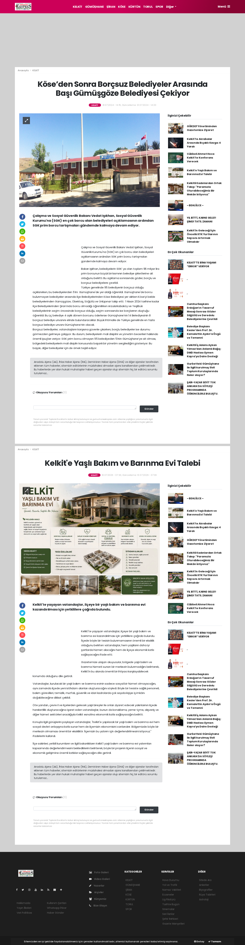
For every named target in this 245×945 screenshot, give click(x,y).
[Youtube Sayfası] (37, 890)
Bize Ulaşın (100, 905)
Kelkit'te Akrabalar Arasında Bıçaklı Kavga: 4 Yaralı (204, 142)
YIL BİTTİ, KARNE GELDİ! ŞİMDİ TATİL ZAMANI (201, 219)
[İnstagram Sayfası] (30, 890)
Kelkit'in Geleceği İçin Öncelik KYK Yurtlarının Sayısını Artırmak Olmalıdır (202, 236)
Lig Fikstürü (168, 899)
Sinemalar (168, 909)
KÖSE (121, 7)
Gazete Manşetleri (173, 923)
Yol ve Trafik (169, 885)
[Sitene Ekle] (62, 890)
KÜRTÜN (134, 7)
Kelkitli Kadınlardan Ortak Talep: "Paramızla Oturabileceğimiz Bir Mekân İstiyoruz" (204, 188)
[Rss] (49, 890)
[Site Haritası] (56, 890)
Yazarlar (98, 885)
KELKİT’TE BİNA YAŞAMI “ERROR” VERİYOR (201, 264)
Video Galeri (101, 879)
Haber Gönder (55, 913)
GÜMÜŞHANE (94, 7)
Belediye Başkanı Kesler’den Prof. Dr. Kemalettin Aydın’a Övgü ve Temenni (204, 332)
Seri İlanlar (168, 914)
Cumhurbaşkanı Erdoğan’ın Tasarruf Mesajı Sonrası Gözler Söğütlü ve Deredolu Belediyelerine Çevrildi (202, 311)
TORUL (148, 7)
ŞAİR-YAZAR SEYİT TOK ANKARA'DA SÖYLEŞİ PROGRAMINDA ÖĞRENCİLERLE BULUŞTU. (202, 388)
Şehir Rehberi (170, 919)
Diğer (170, 7)
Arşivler (99, 892)
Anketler (204, 885)
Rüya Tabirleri (207, 894)
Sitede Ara (205, 880)
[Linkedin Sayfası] (43, 890)
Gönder (149, 408)
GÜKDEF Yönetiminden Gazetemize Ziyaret (202, 128)
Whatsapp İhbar (56, 908)
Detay (200, 941)
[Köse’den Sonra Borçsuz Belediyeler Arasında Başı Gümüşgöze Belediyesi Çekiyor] (89, 160)
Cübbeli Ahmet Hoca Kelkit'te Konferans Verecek (200, 157)
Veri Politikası (24, 913)
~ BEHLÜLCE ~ (195, 205)
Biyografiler (206, 890)
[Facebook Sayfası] (18, 890)
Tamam (216, 941)
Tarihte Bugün (171, 904)
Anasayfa (23, 70)
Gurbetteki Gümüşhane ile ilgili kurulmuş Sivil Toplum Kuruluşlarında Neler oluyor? (203, 369)
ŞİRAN (111, 7)
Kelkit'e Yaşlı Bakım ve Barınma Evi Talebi (202, 172)
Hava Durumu (170, 880)
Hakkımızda (23, 903)
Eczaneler (168, 894)
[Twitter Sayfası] (24, 890)
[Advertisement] (122, 40)
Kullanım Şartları (56, 903)
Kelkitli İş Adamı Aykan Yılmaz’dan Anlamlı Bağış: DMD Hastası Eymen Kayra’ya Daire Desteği (204, 350)
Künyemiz (100, 899)
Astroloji (203, 899)
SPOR (159, 7)
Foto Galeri (101, 872)
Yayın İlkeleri (24, 908)
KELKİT (77, 7)
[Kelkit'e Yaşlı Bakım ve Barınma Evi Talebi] (89, 539)
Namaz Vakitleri (171, 890)
